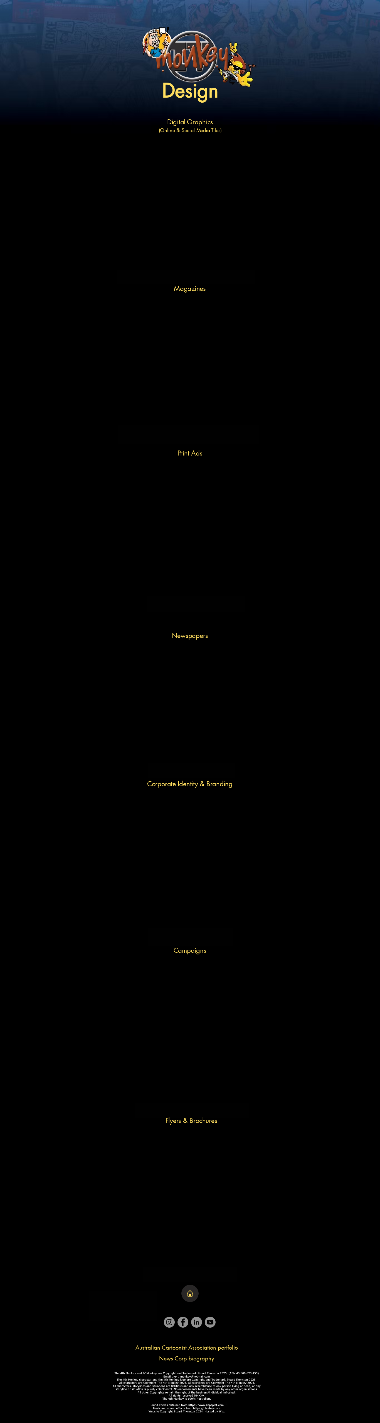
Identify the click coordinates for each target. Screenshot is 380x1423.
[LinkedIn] (196, 1322)
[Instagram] (169, 1322)
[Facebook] (182, 1322)
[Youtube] (210, 1322)
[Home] (190, 1293)
